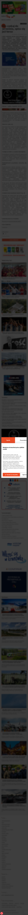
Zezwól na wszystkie (12, 474)
